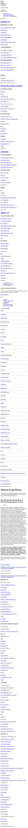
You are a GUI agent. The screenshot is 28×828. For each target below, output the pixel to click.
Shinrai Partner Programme (7, 233)
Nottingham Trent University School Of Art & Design (13, 473)
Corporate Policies (5, 765)
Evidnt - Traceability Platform (7, 67)
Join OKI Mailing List (6, 266)
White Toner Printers (5, 35)
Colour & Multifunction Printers (8, 27)
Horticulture (3, 128)
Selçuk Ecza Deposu (5, 440)
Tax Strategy (3, 773)
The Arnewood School (6, 381)
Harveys (2, 332)
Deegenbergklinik (5, 436)
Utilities (2, 146)
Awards (2, 258)
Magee (2, 340)
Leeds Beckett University (6, 469)
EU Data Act (3, 184)
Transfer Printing (4, 96)
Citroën (2, 351)
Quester (2, 403)
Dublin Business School (6, 355)
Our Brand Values (5, 243)
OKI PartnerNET (4, 621)
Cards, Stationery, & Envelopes (8, 99)
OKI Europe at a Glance (6, 218)
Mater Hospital (4, 318)
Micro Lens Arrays (5, 65)
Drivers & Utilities (5, 172)
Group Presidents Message (7, 804)
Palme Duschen (4, 325)
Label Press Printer (5, 116)
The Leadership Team (5, 744)
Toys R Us (3, 454)
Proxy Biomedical (5, 358)
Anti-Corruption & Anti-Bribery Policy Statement (12, 768)
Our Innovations (4, 246)
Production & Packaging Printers (8, 42)
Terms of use (3, 809)
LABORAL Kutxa (5, 392)
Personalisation (4, 111)
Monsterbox (3, 421)
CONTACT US (7, 13)
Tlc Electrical (4, 406)
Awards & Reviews (5, 799)
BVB (2, 451)
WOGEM (3, 418)
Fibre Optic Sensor (5, 62)
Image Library (4, 802)
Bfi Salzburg (3, 314)
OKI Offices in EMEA (6, 228)
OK (1, 297)
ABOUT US (5, 213)
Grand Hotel (3, 336)
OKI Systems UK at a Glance (7, 739)
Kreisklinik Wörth (5, 425)
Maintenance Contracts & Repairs (8, 197)
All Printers (3, 78)
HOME (5, 299)
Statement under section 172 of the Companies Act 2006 (13, 780)
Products (5, 303)
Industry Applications (8, 300)
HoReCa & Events (5, 123)
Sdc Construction (4, 377)
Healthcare (3, 131)
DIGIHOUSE (4, 366)
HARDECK (3, 384)
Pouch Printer (4, 101)
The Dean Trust (4, 466)
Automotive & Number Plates (7, 108)
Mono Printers (4, 30)
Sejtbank (3, 347)
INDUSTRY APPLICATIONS (11, 86)
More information (5, 294)
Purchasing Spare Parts (6, 167)
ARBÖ (2, 310)
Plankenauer (3, 399)
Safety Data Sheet (5, 177)
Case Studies (6, 302)
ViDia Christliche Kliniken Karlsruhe (9, 443)
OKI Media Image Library (7, 268)
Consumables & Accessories (7, 157)
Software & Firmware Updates (8, 207)
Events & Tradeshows (6, 797)
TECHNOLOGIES (6, 60)
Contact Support (4, 202)
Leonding (3, 329)
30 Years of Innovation (6, 221)
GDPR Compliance (5, 777)
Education (3, 121)
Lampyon (3, 369)
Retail (2, 126)
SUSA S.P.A (3, 477)
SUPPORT (5, 152)
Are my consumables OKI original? (9, 57)
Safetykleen (3, 458)
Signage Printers (4, 44)
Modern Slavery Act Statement (8, 770)
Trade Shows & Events (6, 256)
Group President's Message (7, 263)
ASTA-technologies (5, 480)
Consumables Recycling (6, 55)
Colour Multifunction (8, 304)
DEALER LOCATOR (8, 15)
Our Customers (4, 223)
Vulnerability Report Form (7, 205)
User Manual (3, 180)
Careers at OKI (4, 753)
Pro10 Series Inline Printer (6, 70)
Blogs (2, 253)
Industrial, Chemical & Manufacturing (9, 119)
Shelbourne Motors (5, 321)
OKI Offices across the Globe (7, 746)
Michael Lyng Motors (5, 447)
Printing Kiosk (4, 133)
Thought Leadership (5, 261)
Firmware (3, 175)
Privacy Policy (4, 811)
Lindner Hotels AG (5, 414)
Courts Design (4, 362)
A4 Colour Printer (5, 106)
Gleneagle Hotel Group (6, 344)
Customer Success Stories (6, 80)
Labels (2, 94)
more (2, 238)
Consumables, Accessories (7, 50)
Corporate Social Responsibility (8, 748)
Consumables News (5, 52)
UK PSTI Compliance (6, 182)
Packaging (3, 91)
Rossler (2, 462)
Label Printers (4, 39)
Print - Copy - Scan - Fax (6, 103)
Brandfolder (3, 139)
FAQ (2, 190)
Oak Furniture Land (5, 410)
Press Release (4, 251)
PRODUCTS (5, 22)
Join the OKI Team (5, 230)
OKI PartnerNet (4, 235)
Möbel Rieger (4, 388)
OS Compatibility (5, 200)
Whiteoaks (3, 395)
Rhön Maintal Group (5, 432)
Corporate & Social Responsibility (8, 225)
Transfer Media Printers (6, 37)
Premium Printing (5, 143)
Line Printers (3, 32)
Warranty (3, 192)
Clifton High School (5, 373)
